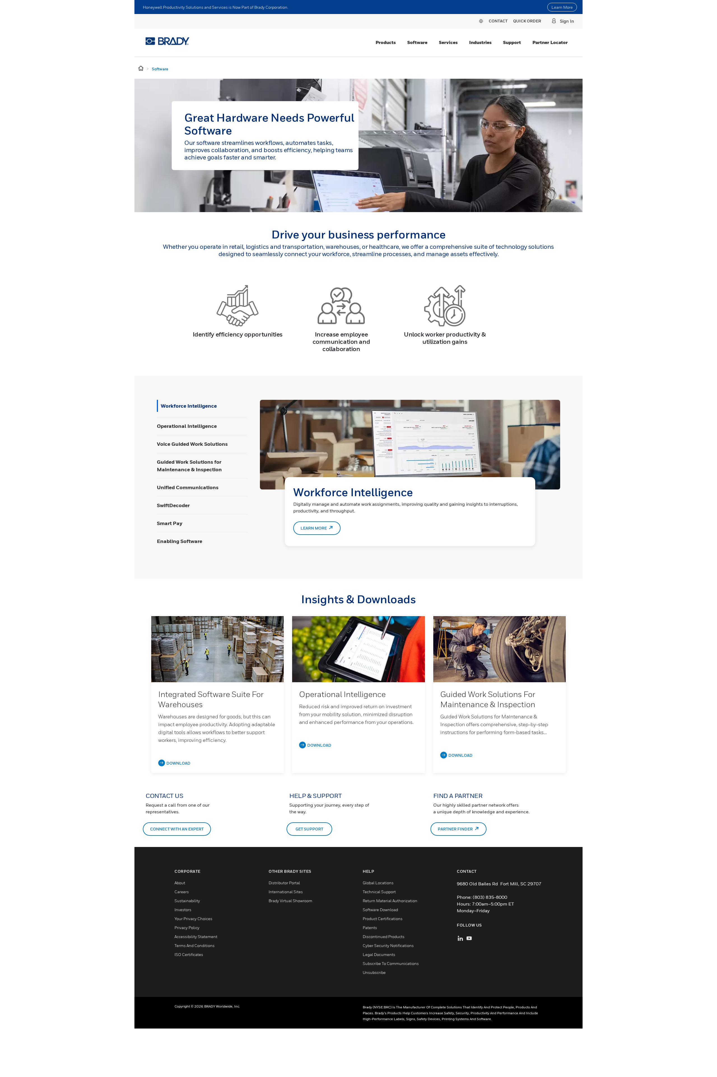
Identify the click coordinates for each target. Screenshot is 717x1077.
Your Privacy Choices (193, 918)
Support (512, 42)
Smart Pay (169, 523)
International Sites (286, 891)
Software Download (380, 909)
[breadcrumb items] (141, 68)
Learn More (562, 7)
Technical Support (379, 891)
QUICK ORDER (527, 20)
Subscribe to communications (391, 963)
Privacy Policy (186, 927)
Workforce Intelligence (189, 406)
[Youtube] (469, 937)
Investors (182, 909)
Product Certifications (382, 918)
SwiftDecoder (173, 505)
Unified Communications (187, 487)
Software (417, 42)
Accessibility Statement (195, 936)
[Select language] (481, 20)
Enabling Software (179, 541)
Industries (480, 42)
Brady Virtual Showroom (290, 900)
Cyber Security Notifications (388, 945)
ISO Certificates (188, 954)
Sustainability (187, 900)
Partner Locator (550, 42)
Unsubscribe (374, 972)
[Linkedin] (460, 937)
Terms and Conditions (194, 945)
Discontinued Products (383, 936)
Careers (181, 891)
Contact (498, 20)
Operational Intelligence (187, 426)
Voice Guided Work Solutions (192, 444)
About (179, 882)
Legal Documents (379, 954)
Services (448, 42)
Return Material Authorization (390, 900)
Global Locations (378, 882)
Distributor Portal (284, 882)
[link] (217, 649)
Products (386, 42)
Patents (370, 927)
